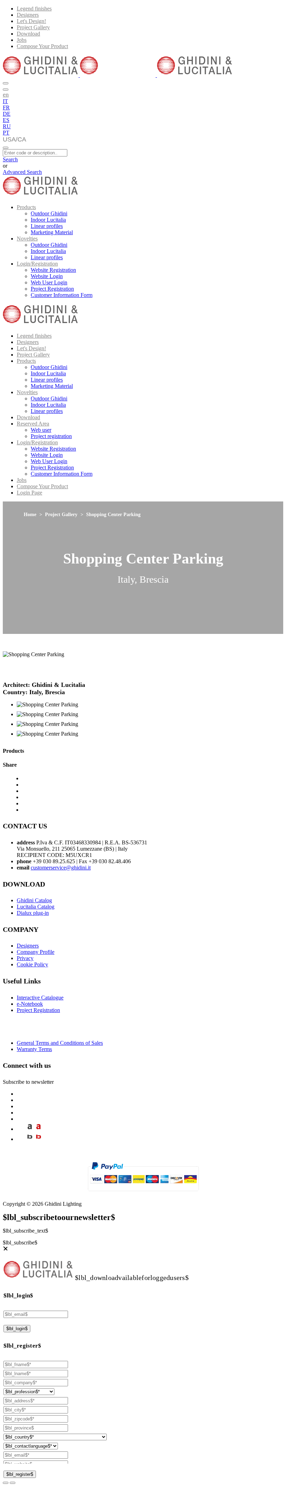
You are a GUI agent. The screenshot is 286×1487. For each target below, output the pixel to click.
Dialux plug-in (33, 913)
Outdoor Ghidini (49, 213)
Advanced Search (22, 172)
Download (28, 34)
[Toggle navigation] (5, 148)
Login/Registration (37, 264)
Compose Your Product (42, 46)
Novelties (27, 239)
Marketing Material (52, 232)
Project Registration (52, 289)
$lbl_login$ (17, 1328)
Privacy (25, 958)
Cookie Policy (32, 964)
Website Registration (53, 270)
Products (26, 207)
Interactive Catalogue (40, 998)
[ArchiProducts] (30, 1129)
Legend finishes (34, 9)
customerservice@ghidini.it (61, 868)
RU (7, 126)
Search (10, 159)
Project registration (51, 436)
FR (6, 107)
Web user (41, 430)
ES (6, 120)
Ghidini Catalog (34, 900)
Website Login (47, 276)
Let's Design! (31, 21)
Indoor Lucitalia (48, 220)
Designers (28, 15)
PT (6, 133)
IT (5, 101)
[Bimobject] (30, 1139)
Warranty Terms (34, 1049)
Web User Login (49, 282)
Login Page (29, 493)
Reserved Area (33, 424)
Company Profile (35, 952)
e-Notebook (30, 1004)
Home (30, 514)
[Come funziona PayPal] (143, 1194)
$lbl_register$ (19, 1474)
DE (6, 114)
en (6, 94)
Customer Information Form (61, 295)
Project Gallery (33, 27)
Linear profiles (47, 226)
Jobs (22, 40)
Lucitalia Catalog (35, 907)
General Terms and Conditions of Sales (60, 1043)
